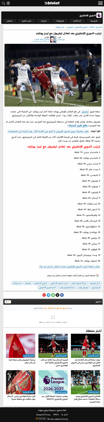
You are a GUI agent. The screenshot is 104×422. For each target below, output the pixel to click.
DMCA (56, 414)
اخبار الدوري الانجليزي (47, 287)
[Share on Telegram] (48, 295)
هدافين (9, 21)
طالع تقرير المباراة (78, 125)
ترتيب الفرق (26, 21)
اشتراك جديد (48, 308)
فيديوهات (60, 21)
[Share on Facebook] (62, 295)
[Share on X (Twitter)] (57, 295)
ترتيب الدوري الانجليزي (59, 283)
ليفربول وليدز (83, 287)
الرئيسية (94, 21)
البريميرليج (96, 287)
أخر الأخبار (77, 21)
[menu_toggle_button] (100, 3)
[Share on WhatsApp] (53, 295)
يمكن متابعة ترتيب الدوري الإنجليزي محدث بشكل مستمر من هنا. (69, 266)
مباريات (44, 21)
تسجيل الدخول (62, 308)
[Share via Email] (44, 295)
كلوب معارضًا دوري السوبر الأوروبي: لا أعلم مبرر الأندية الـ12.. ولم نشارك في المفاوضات (48, 131)
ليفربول (85, 111)
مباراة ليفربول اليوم (79, 283)
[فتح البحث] (3, 3)
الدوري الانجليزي (40, 283)
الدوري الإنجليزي (93, 356)
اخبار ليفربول (95, 283)
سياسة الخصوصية (43, 414)
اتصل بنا (64, 414)
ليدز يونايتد (17, 283)
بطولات (41, 410)
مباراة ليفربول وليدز (66, 287)
